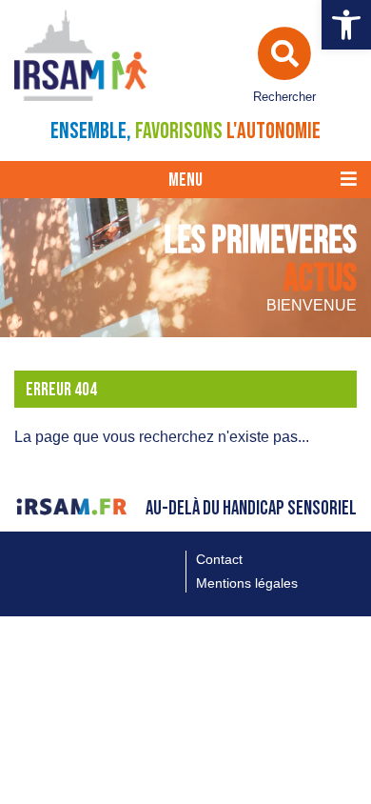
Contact (219, 559)
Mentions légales (247, 583)
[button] (346, 25)
